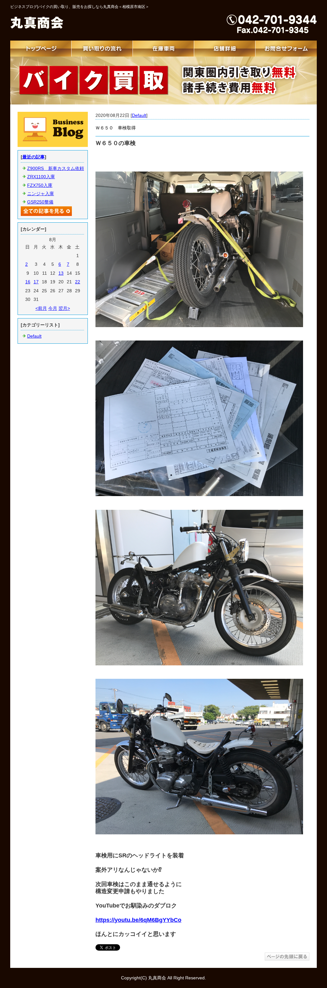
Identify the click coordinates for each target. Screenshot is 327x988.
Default (139, 115)
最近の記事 (33, 156)
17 (36, 281)
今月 (52, 308)
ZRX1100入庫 (41, 176)
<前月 (41, 308)
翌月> (64, 308)
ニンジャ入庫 (40, 193)
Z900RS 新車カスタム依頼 (55, 168)
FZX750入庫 (39, 185)
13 (61, 273)
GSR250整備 (40, 201)
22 (77, 281)
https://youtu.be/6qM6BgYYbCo (138, 920)
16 (27, 281)
